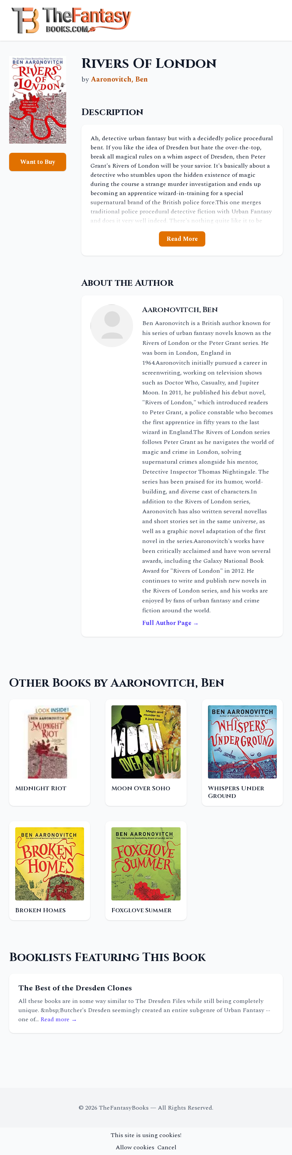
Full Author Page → (170, 623)
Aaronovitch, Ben (119, 79)
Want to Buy (37, 162)
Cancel (166, 1147)
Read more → (58, 1019)
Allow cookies (135, 1147)
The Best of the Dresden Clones (75, 988)
